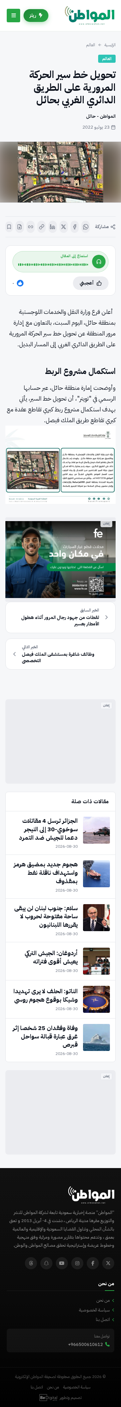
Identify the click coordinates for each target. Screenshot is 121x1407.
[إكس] (63, 227)
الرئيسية (110, 45)
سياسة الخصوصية (94, 1310)
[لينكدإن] (52, 227)
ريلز (33, 15)
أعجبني (87, 283)
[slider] (53, 264)
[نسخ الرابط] (41, 227)
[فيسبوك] (75, 227)
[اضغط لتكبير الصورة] (60, 172)
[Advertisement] (60, 741)
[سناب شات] (46, 1263)
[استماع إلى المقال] (99, 261)
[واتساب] (85, 227)
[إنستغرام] (77, 1263)
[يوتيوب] (62, 1263)
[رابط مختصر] (31, 227)
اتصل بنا (103, 1319)
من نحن (103, 1300)
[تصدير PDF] (19, 227)
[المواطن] (89, 15)
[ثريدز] (31, 1263)
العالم (90, 45)
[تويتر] (108, 1263)
